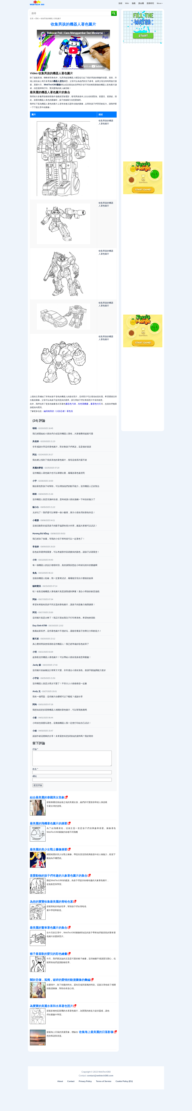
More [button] (159, 3)
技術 (120, 3)
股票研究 (150, 3)
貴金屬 (141, 3)
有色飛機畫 (83, 404)
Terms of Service (103, 1081)
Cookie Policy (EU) (124, 1081)
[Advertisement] (142, 61)
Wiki (127, 3)
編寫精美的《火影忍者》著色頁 (58, 411)
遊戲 (133, 3)
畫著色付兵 (96, 404)
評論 (35, 749)
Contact (70, 1081)
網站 (35, 776)
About (60, 1081)
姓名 (35, 769)
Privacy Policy (85, 1081)
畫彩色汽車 (70, 404)
